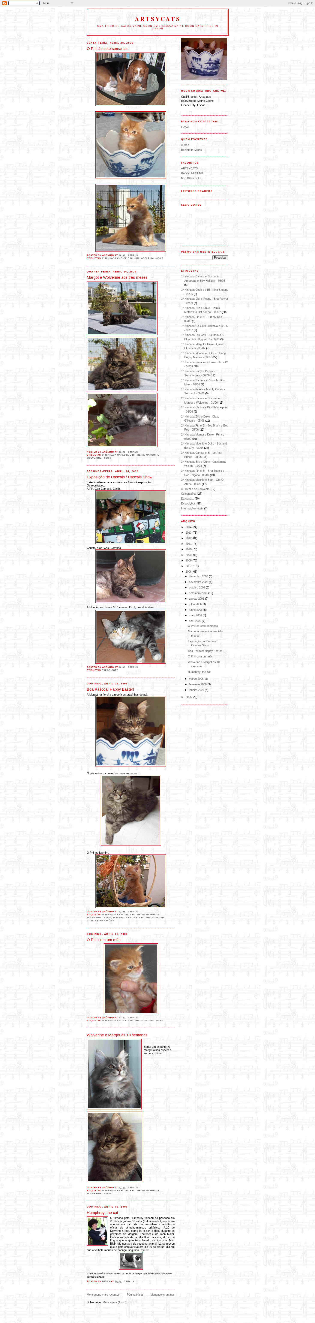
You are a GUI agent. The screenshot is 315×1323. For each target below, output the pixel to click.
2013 (189, 532)
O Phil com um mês (103, 940)
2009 (189, 555)
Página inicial (135, 1294)
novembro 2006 (199, 582)
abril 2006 (195, 621)
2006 (189, 571)
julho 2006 (195, 604)
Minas (106, 1281)
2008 (189, 560)
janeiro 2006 (197, 689)
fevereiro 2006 (198, 684)
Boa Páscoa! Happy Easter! (110, 689)
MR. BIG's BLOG (191, 178)
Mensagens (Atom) (114, 1302)
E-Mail (185, 127)
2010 (189, 549)
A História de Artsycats (195, 489)
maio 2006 (196, 615)
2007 (189, 566)
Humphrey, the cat (102, 1213)
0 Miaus (133, 452)
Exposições (110, 670)
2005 (189, 697)
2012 (189, 538)
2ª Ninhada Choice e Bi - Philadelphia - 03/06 (132, 258)
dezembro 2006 (199, 576)
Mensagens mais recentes (103, 1294)
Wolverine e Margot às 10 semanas (117, 1035)
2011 (189, 543)
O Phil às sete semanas (107, 48)
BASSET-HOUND (192, 173)
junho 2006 (196, 609)
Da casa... (187, 498)
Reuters (144, 1250)
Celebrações (104, 920)
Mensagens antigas (162, 1294)
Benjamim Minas (191, 149)
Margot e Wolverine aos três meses (117, 277)
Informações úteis (192, 508)
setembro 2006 (198, 593)
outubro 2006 (197, 587)
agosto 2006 (197, 598)
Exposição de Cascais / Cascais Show (119, 477)
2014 (189, 527)
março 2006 (196, 678)
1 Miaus (133, 255)
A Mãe (185, 145)
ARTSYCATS (158, 18)
